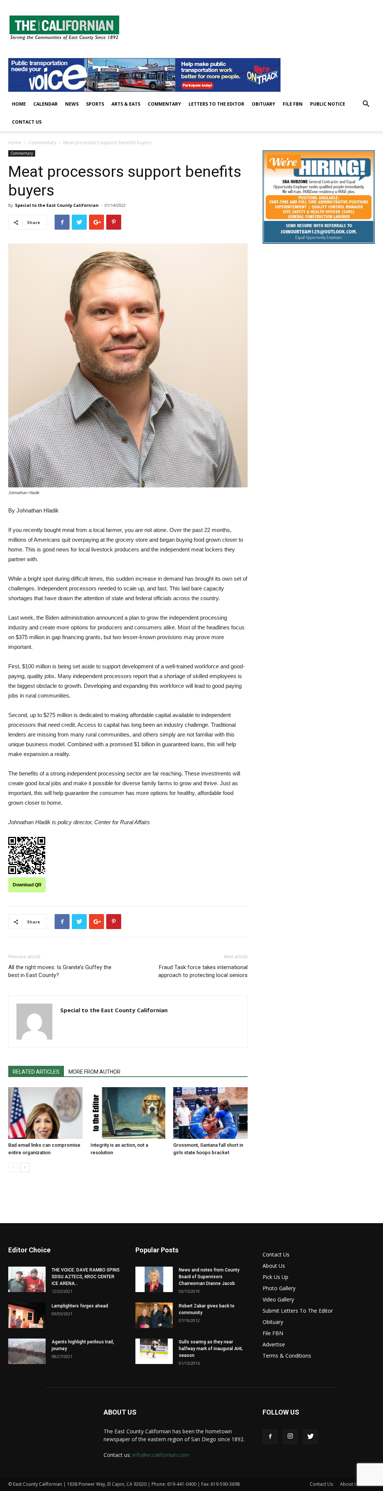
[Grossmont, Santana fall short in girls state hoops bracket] (210, 1112)
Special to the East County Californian (57, 205)
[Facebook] (270, 1436)
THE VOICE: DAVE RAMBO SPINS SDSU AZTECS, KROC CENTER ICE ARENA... (86, 1276)
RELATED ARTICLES (36, 1072)
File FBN (293, 104)
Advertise (274, 1344)
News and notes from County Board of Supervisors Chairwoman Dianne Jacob (209, 1276)
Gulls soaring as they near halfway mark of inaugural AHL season (211, 1348)
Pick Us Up (275, 1276)
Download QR (27, 884)
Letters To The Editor (216, 104)
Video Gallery (278, 1299)
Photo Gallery (279, 1288)
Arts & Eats (125, 104)
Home (19, 104)
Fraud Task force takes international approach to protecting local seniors (203, 971)
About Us (274, 1265)
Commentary (164, 104)
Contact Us (27, 122)
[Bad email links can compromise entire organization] (45, 1112)
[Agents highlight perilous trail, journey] (27, 1351)
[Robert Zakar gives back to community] (154, 1315)
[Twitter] (310, 1436)
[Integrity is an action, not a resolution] (128, 1112)
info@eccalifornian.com (160, 1454)
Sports (95, 104)
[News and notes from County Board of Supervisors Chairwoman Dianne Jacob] (154, 1279)
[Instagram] (290, 1436)
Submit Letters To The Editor (298, 1310)
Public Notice (327, 104)
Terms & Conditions (287, 1355)
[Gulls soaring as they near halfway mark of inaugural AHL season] (154, 1351)
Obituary (263, 104)
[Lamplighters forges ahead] (27, 1315)
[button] (366, 104)
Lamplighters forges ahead (80, 1306)
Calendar (45, 104)
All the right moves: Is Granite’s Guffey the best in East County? (59, 971)
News (72, 104)
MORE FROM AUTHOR (94, 1072)
